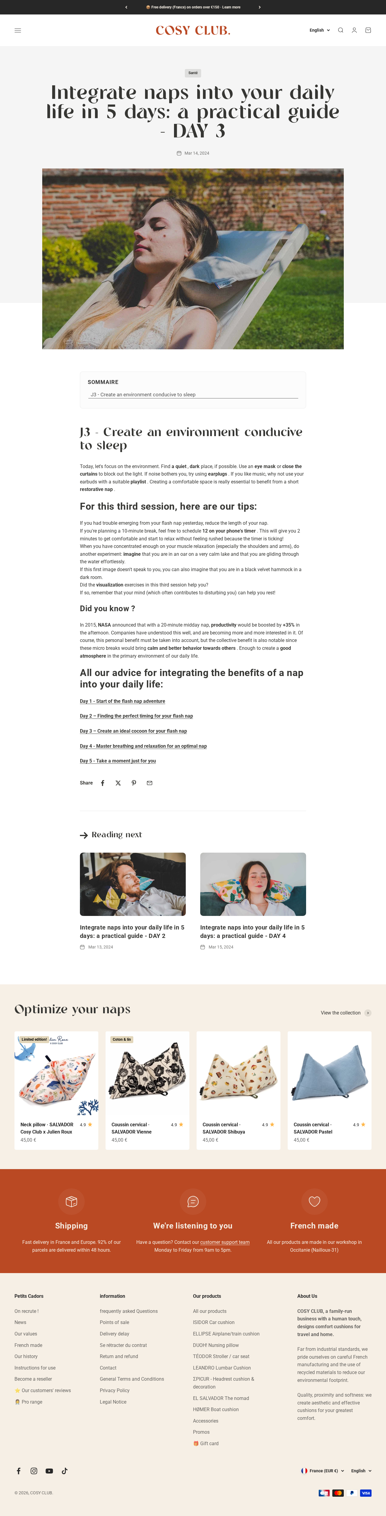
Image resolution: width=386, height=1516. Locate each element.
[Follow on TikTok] (65, 1471)
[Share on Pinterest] (134, 783)
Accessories (205, 1421)
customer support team (225, 1242)
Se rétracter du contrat (123, 1345)
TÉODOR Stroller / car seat (221, 1356)
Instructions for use (34, 1368)
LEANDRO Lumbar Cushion (222, 1368)
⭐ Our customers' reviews (42, 1390)
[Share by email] (150, 783)
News (20, 1322)
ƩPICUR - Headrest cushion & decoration (223, 1383)
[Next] (260, 7)
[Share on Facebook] (102, 783)
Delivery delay (114, 1334)
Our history (26, 1356)
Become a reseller (33, 1379)
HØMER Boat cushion (216, 1409)
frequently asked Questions (129, 1311)
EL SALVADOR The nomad (221, 1398)
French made (28, 1345)
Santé (193, 73)
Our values (25, 1334)
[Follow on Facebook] (18, 1471)
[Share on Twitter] (118, 783)
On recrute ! (26, 1311)
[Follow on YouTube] (49, 1471)
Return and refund (119, 1356)
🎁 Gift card (206, 1443)
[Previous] (126, 7)
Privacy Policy (115, 1390)
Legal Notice (113, 1402)
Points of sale (114, 1322)
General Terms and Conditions (132, 1379)
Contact (108, 1368)
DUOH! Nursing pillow (216, 1345)
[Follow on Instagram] (34, 1471)
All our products (209, 1311)
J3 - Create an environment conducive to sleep (143, 395)
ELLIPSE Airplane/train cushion (226, 1334)
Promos (201, 1432)
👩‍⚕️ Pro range (28, 1402)
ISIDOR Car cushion (214, 1322)
